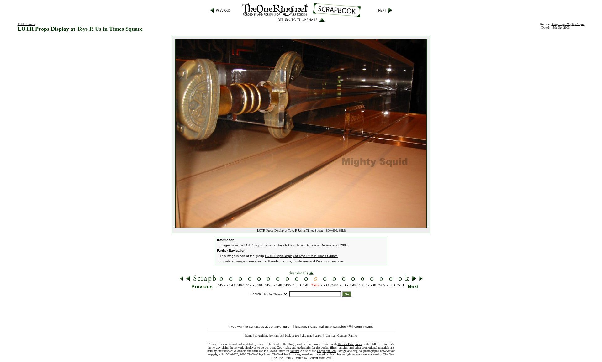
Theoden (274, 261)
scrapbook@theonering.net (353, 326)
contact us (276, 335)
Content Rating (347, 335)
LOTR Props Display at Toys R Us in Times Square (301, 256)
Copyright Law (326, 351)
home (248, 335)
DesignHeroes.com (320, 357)
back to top (292, 335)
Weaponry (323, 261)
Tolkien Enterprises (350, 344)
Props (287, 261)
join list (330, 335)
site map (307, 335)
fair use (294, 351)
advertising (261, 335)
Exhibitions (301, 261)
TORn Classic (26, 24)
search (318, 335)
